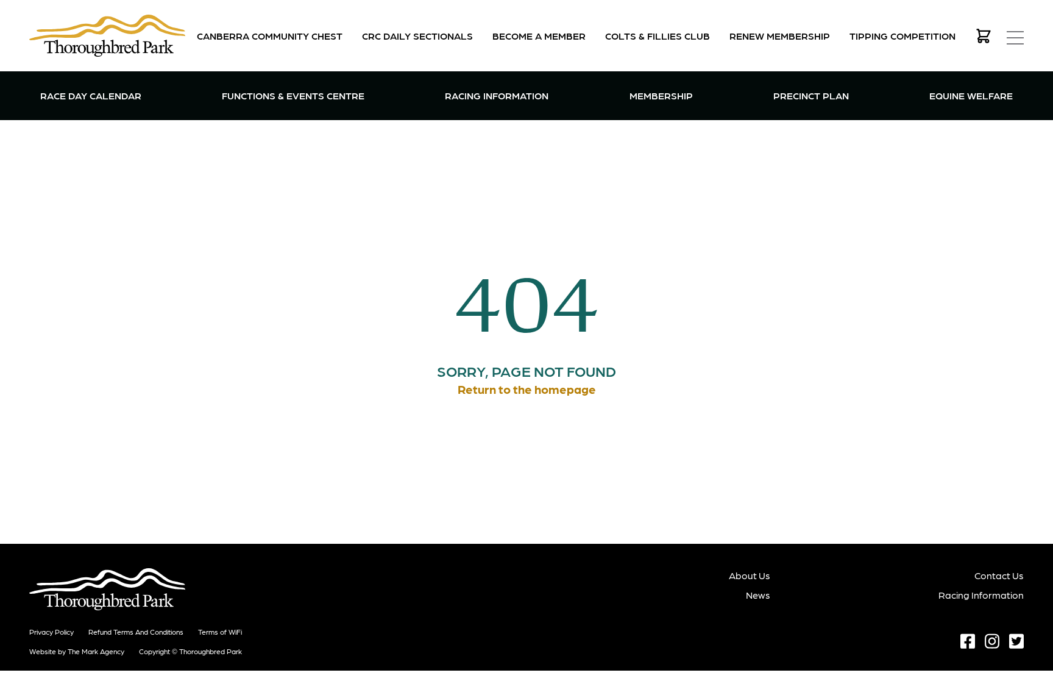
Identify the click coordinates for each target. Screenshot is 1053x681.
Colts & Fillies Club (657, 35)
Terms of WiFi (220, 631)
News (758, 595)
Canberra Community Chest (269, 35)
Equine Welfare (971, 95)
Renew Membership (779, 35)
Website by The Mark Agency (76, 651)
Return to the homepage (527, 389)
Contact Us (999, 575)
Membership (661, 95)
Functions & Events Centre (293, 95)
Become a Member (539, 35)
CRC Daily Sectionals (417, 35)
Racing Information (496, 95)
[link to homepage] (107, 35)
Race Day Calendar (90, 95)
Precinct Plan (811, 95)
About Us (749, 575)
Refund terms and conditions (135, 631)
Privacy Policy (51, 631)
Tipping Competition (902, 35)
